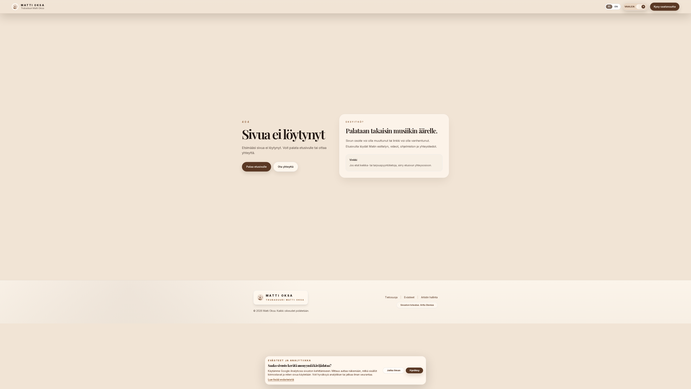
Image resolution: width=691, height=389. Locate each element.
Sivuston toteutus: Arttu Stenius (417, 305)
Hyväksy (414, 370)
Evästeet (409, 297)
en (616, 6)
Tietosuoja (391, 297)
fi (609, 6)
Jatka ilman (393, 370)
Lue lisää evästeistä (281, 379)
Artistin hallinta (429, 297)
